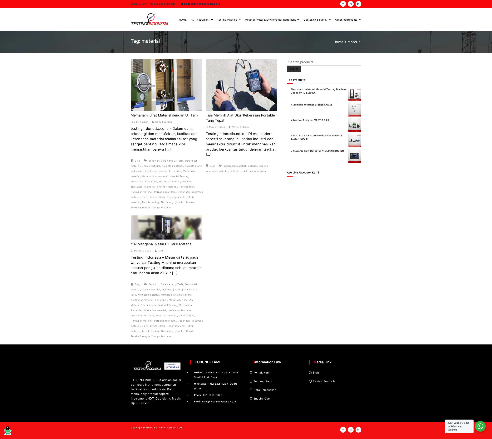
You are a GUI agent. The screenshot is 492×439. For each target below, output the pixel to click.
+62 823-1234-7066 (222, 383)
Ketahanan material (156, 171)
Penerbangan (186, 186)
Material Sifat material (155, 176)
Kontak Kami (261, 372)
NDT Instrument (199, 19)
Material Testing (179, 176)
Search (294, 68)
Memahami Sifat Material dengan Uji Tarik (164, 115)
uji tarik (178, 202)
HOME (183, 19)
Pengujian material (141, 191)
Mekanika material (169, 181)
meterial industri (239, 171)
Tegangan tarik (176, 197)
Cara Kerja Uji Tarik (172, 160)
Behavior (154, 160)
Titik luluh (166, 202)
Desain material (151, 165)
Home (338, 42)
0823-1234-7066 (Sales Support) (154, 3)
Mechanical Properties (144, 181)
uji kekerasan (258, 171)
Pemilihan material (166, 186)
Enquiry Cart (261, 398)
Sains (145, 197)
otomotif (149, 186)
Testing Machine (227, 19)
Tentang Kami (262, 381)
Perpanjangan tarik (165, 191)
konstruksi (175, 171)
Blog (137, 160)
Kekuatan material (172, 165)
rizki (160, 250)
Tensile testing (150, 202)
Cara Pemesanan (264, 389)
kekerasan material (235, 165)
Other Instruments (346, 19)
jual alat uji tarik (171, 289)
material (135, 176)
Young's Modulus (161, 207)
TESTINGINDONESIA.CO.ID (168, 427)
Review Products (324, 381)
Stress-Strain (158, 197)
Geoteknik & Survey (315, 19)
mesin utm (174, 310)
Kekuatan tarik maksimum (176, 294)
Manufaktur (189, 171)
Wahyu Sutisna (163, 121)
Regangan (184, 191)
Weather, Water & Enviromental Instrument (270, 19)
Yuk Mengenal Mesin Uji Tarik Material (161, 244)
